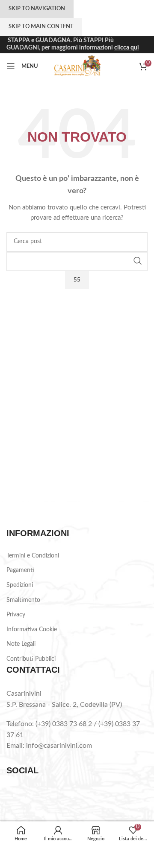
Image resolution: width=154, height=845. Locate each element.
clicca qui (126, 48)
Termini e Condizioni (32, 556)
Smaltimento (23, 600)
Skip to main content (41, 26)
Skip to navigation (37, 9)
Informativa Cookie (31, 630)
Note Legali (21, 644)
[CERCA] (138, 260)
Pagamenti (20, 570)
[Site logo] (77, 66)
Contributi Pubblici (31, 659)
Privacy (15, 615)
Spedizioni (19, 585)
